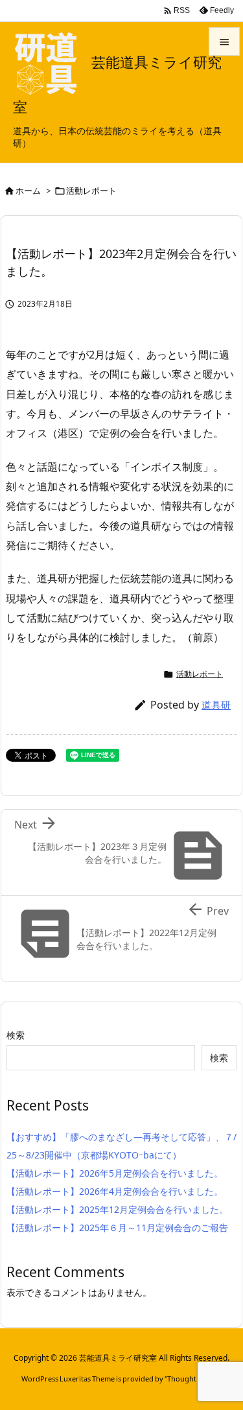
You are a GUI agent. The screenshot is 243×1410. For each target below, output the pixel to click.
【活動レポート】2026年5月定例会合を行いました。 (114, 1173)
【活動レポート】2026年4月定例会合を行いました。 (114, 1191)
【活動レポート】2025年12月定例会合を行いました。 (117, 1209)
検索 (15, 1035)
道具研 (216, 704)
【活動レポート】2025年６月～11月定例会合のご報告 (117, 1227)
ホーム (28, 190)
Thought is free (192, 1378)
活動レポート (91, 190)
